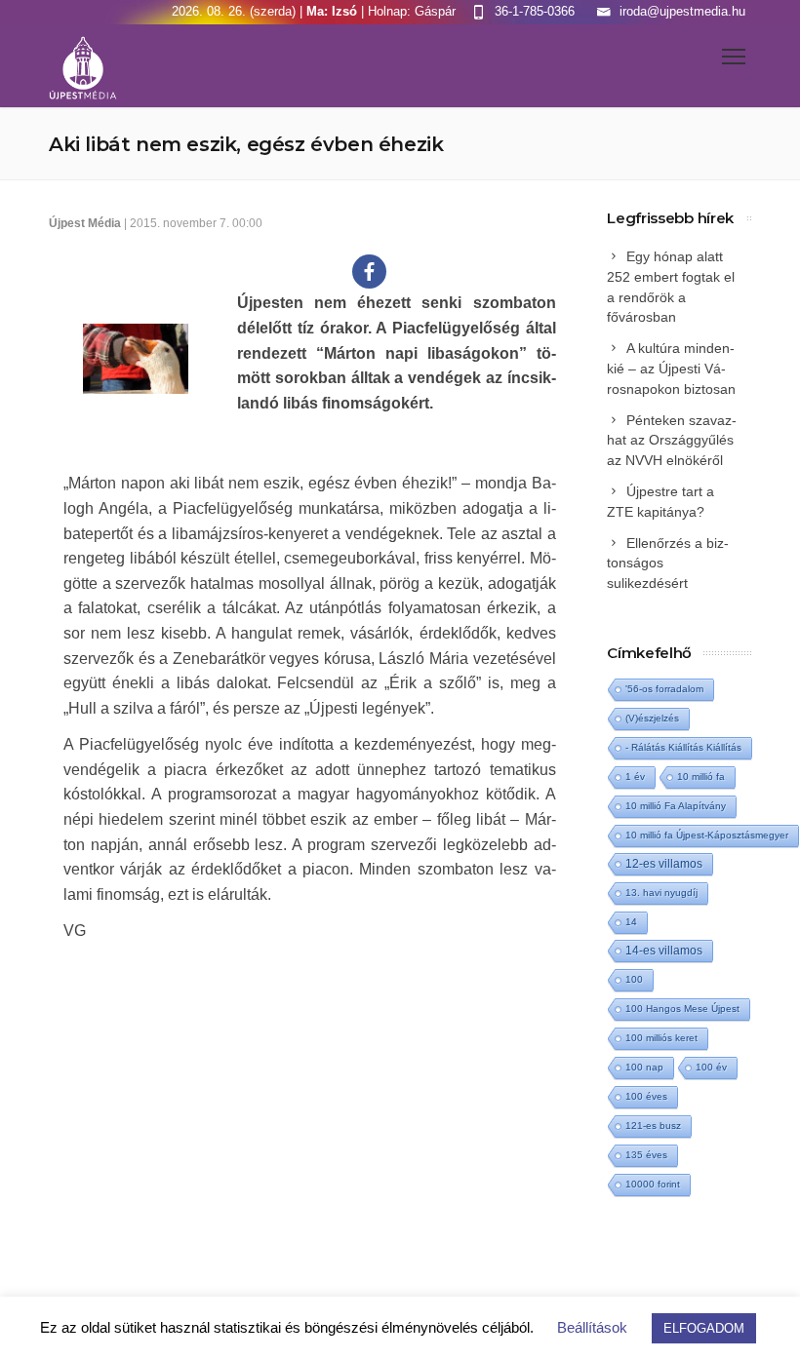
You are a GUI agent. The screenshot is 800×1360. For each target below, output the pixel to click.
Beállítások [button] (592, 1327)
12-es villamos (663, 863)
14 (631, 921)
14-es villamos (663, 950)
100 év (711, 1067)
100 (634, 979)
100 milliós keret (661, 1037)
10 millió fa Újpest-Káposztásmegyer (706, 835)
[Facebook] (369, 271)
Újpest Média (85, 223)
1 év (635, 776)
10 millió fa (701, 776)
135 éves (646, 1154)
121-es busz (653, 1125)
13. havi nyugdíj (661, 892)
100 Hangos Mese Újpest (682, 1008)
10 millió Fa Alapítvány (675, 805)
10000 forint (652, 1184)
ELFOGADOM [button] (703, 1328)
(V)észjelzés (652, 718)
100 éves (646, 1096)
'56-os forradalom (664, 688)
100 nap (644, 1067)
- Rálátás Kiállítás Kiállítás (683, 747)
